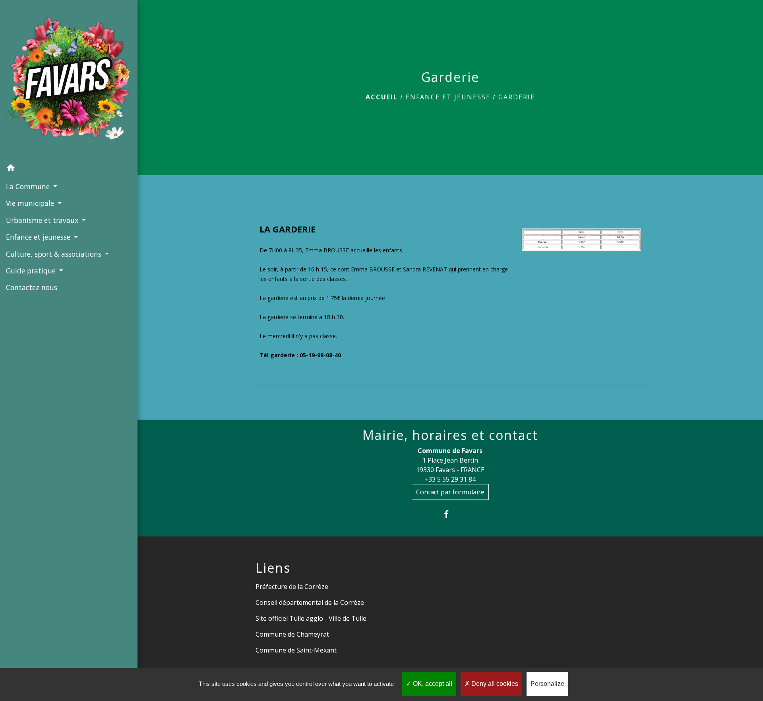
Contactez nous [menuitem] (31, 287)
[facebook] (450, 514)
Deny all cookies (494, 683)
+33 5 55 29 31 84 (450, 479)
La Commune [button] (29, 186)
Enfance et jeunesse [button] (39, 237)
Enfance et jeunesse (448, 97)
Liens (273, 567)
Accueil (382, 97)
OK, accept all (431, 683)
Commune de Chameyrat (292, 634)
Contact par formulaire (450, 492)
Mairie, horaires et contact (450, 435)
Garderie (516, 97)
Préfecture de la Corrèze (292, 586)
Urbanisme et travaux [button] (43, 220)
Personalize (547, 683)
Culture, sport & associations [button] (54, 254)
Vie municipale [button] (31, 203)
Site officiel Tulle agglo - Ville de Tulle (311, 618)
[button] (69, 169)
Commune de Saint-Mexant (296, 650)
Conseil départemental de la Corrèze (310, 602)
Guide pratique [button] (32, 270)
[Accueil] (69, 79)
